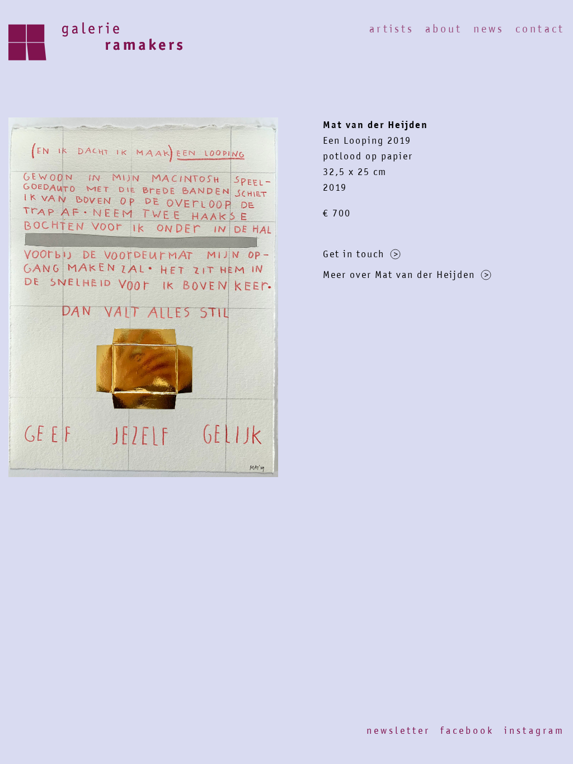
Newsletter (398, 730)
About (443, 28)
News (488, 28)
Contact (540, 28)
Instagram (534, 730)
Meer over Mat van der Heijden (399, 274)
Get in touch (353, 254)
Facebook (467, 730)
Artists (391, 28)
